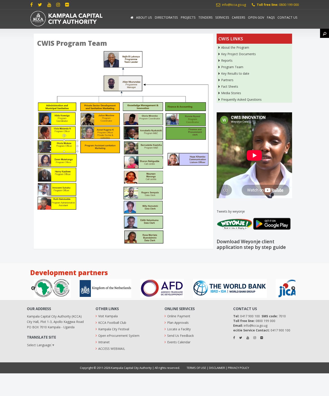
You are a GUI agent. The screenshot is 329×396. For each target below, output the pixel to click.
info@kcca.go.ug (234, 4)
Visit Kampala (108, 316)
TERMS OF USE (196, 368)
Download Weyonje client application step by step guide (251, 244)
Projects (188, 17)
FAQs (271, 17)
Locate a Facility (179, 329)
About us (144, 17)
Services (222, 17)
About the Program (235, 47)
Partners (227, 80)
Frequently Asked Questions (241, 99)
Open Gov (256, 17)
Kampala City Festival (113, 329)
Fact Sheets (229, 86)
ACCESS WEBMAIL (111, 348)
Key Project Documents (238, 54)
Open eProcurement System (118, 335)
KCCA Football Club (112, 322)
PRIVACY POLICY (238, 368)
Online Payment (178, 316)
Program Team (232, 67)
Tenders (205, 17)
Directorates (166, 17)
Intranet (104, 342)
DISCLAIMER (217, 368)
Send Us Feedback (180, 335)
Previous (33, 288)
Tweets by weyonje (231, 211)
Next (293, 288)
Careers (238, 17)
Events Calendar (178, 342)
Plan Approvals (178, 322)
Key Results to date (235, 73)
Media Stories (231, 93)
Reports (227, 60)
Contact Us (287, 17)
